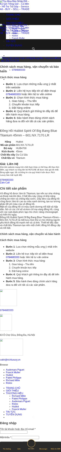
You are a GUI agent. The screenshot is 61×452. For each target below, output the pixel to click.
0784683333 (13, 94)
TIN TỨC (11, 41)
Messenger (43, 449)
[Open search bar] (33, 79)
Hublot (15, 35)
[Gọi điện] (31, 443)
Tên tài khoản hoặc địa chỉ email (18, 429)
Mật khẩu (5, 437)
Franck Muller (18, 38)
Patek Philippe (18, 28)
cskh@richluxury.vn (10, 359)
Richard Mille (18, 26)
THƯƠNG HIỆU (14, 23)
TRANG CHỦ (13, 14)
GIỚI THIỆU (12, 19)
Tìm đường (7, 449)
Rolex (14, 33)
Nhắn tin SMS (55, 449)
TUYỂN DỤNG (14, 45)
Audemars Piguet (20, 31)
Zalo (19, 449)
